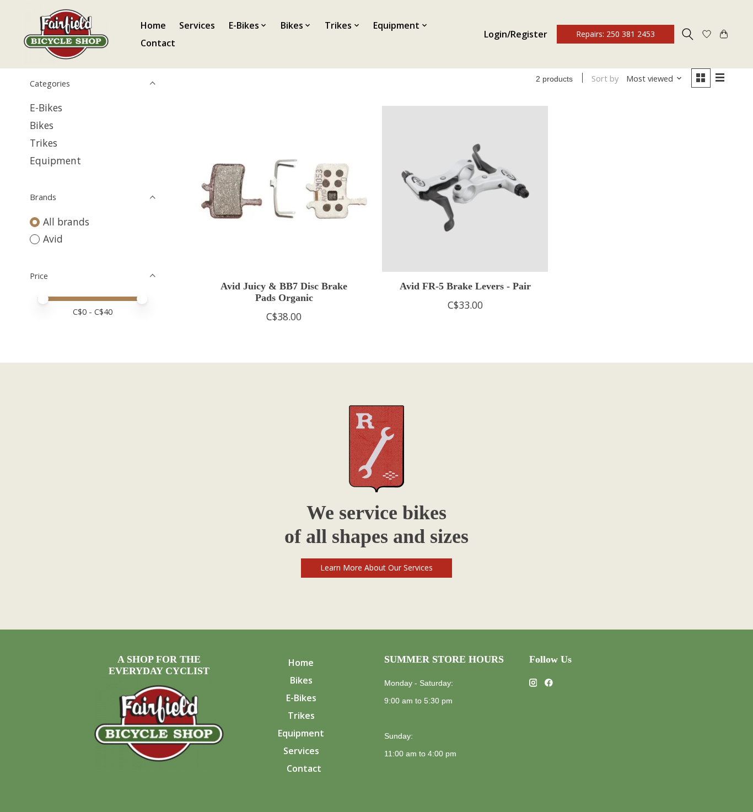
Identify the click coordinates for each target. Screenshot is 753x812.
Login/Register (515, 34)
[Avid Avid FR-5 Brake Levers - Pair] (465, 189)
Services (197, 25)
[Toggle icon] (688, 34)
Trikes (43, 142)
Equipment (55, 160)
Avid (53, 238)
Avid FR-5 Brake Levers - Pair (465, 286)
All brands (66, 221)
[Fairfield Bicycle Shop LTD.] (66, 34)
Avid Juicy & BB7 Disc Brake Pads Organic (283, 292)
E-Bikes (46, 107)
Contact (158, 43)
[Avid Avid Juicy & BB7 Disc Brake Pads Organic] (284, 189)
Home (153, 25)
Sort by (604, 78)
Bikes (41, 125)
